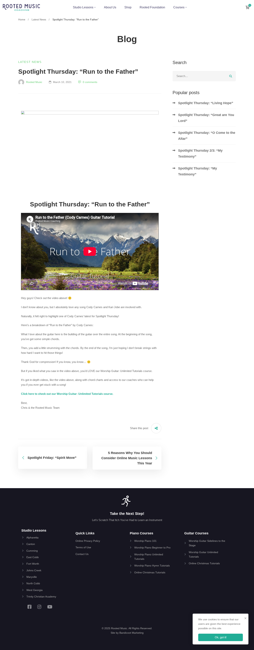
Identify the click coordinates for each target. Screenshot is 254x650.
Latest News (39, 19)
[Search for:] (204, 76)
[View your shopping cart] (248, 7)
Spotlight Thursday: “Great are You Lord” (206, 118)
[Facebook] (29, 607)
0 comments (90, 82)
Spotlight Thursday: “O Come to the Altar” (206, 136)
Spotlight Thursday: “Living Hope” (205, 103)
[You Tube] (50, 607)
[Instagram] (39, 607)
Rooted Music (33, 82)
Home (21, 19)
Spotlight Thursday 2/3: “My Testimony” (200, 153)
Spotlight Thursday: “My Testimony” (197, 171)
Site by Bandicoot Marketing (127, 632)
